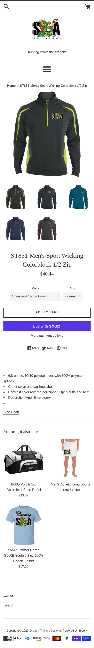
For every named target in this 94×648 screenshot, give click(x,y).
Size (72, 288)
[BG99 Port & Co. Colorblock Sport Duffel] (23, 459)
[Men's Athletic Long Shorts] (70, 459)
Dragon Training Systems (45, 630)
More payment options (47, 335)
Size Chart (11, 412)
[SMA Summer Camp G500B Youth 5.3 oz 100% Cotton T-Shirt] (23, 525)
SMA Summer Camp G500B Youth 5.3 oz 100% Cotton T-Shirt (23, 555)
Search (8, 605)
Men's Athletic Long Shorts (70, 484)
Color (35, 288)
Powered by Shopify (75, 630)
